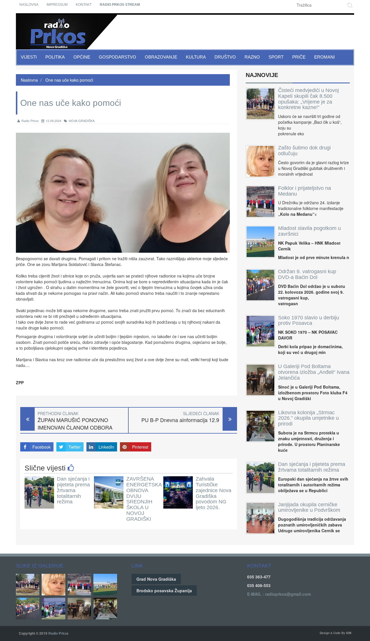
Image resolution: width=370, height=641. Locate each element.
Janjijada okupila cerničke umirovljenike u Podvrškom (309, 507)
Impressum (57, 5)
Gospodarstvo (117, 57)
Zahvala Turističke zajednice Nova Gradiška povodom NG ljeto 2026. (213, 493)
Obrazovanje (161, 57)
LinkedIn (106, 447)
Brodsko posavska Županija (164, 590)
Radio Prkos (30, 120)
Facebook (41, 447)
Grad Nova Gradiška (156, 579)
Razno (252, 57)
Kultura (196, 57)
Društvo (225, 57)
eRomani (324, 57)
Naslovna (28, 5)
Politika (55, 57)
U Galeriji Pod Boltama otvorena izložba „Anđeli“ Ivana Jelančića (313, 372)
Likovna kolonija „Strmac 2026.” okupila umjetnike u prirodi (308, 418)
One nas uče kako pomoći (68, 80)
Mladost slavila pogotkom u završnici (309, 231)
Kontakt (84, 5)
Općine (81, 57)
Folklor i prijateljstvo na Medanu (304, 191)
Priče (299, 57)
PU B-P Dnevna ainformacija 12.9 (180, 419)
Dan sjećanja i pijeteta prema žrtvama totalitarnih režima (73, 490)
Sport (276, 57)
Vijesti (29, 57)
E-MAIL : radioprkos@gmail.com (279, 594)
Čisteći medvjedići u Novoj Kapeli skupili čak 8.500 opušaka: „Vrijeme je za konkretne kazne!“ (308, 98)
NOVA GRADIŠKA (82, 120)
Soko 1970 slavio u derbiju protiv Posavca (308, 320)
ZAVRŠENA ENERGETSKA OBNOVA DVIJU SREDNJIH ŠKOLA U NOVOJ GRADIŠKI (144, 499)
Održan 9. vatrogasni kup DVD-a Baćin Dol (307, 274)
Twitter (75, 447)
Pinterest (140, 447)
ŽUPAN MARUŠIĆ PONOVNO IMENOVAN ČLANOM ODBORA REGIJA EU (75, 427)
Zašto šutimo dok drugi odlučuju (304, 150)
